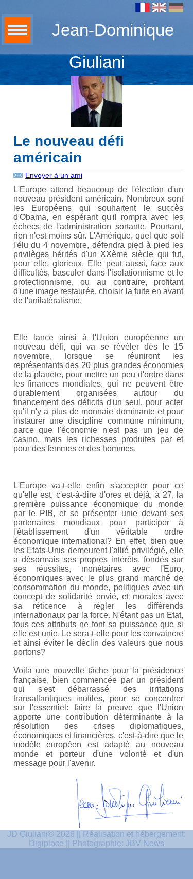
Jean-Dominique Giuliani (113, 46)
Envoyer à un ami (53, 175)
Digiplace (46, 843)
